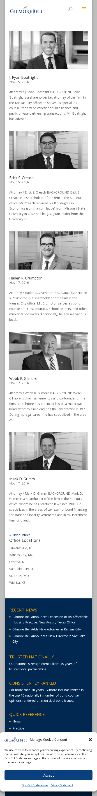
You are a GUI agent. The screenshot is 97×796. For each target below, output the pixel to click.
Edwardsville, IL (20, 548)
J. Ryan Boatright (23, 77)
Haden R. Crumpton (25, 278)
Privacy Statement (62, 785)
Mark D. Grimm (22, 478)
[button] (90, 739)
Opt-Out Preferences (35, 785)
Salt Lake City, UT (22, 569)
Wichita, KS (17, 582)
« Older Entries (19, 535)
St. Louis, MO (19, 576)
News (16, 721)
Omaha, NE (17, 562)
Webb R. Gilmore (23, 378)
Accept (48, 775)
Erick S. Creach (21, 177)
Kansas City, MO (21, 555)
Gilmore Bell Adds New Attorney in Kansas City (46, 629)
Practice (18, 728)
